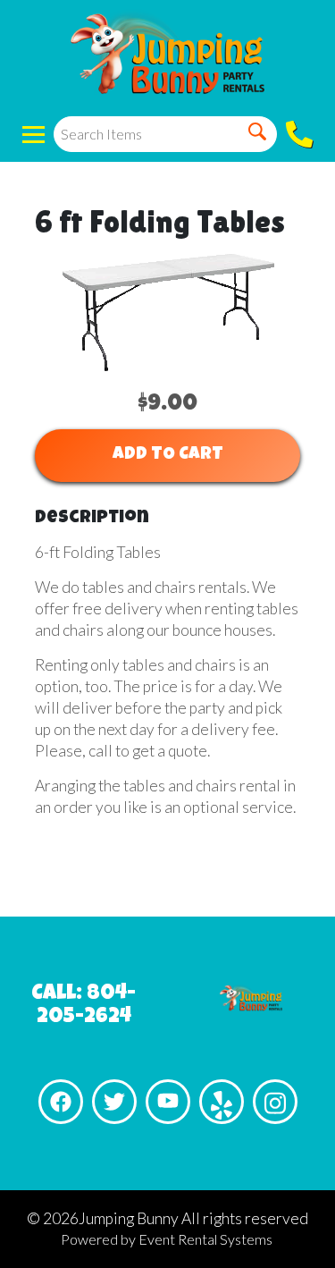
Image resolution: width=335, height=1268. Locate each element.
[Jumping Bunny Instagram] (275, 1101)
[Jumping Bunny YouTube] (168, 1101)
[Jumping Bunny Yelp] (221, 1101)
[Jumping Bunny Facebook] (60, 1101)
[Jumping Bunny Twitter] (114, 1101)
